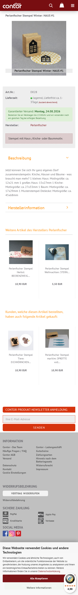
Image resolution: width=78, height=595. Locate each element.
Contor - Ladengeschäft (49, 447)
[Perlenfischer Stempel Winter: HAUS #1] (39, 48)
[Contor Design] (11, 5)
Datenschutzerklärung (49, 571)
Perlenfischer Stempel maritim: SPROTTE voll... (57, 358)
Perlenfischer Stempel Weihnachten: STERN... (57, 270)
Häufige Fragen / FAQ (14, 451)
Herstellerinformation (26, 207)
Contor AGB (9, 454)
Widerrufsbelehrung (14, 500)
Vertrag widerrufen (25, 493)
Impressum (42, 469)
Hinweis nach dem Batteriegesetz (46, 460)
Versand (7, 458)
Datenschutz (9, 465)
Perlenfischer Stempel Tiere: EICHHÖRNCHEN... (21, 358)
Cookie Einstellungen (14, 472)
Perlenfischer (38, 125)
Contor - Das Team (12, 447)
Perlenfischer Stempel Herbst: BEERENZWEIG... (21, 272)
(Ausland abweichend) (48, 102)
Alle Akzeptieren (39, 578)
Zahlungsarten (44, 454)
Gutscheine (42, 451)
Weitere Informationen (39, 587)
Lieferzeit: (11, 98)
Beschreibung (19, 158)
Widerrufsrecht (44, 465)
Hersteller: (12, 125)
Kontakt (7, 469)
